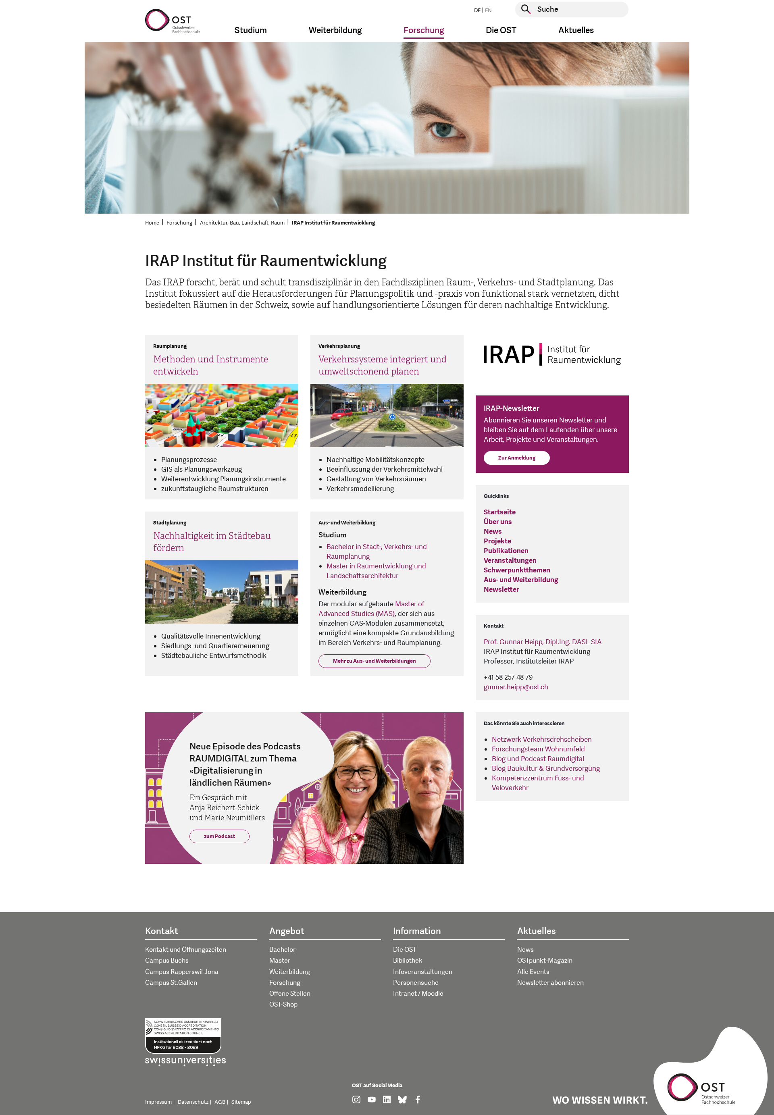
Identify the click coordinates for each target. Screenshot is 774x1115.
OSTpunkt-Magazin (544, 960)
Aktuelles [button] (576, 30)
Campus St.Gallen (171, 982)
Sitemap (241, 1102)
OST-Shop (283, 1004)
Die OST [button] (501, 30)
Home (152, 223)
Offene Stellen (289, 993)
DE (477, 10)
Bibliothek (407, 960)
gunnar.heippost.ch (516, 687)
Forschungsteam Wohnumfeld (538, 749)
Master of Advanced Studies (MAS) (371, 608)
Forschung (179, 223)
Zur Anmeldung (516, 458)
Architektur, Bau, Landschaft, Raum (242, 223)
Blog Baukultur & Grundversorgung (546, 768)
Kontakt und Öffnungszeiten (185, 949)
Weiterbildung (289, 971)
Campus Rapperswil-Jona (181, 971)
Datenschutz (193, 1102)
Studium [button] (251, 30)
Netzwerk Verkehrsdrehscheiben (542, 739)
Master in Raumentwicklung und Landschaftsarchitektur (376, 571)
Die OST (404, 949)
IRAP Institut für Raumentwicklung (333, 223)
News (525, 949)
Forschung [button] (424, 30)
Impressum (158, 1102)
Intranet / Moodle (418, 993)
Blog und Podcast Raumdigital (538, 758)
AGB (219, 1102)
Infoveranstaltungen (422, 971)
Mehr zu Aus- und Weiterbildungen (374, 661)
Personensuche (416, 982)
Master (279, 960)
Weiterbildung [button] (335, 30)
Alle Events (533, 971)
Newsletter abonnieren (550, 982)
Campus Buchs (167, 960)
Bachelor (282, 949)
